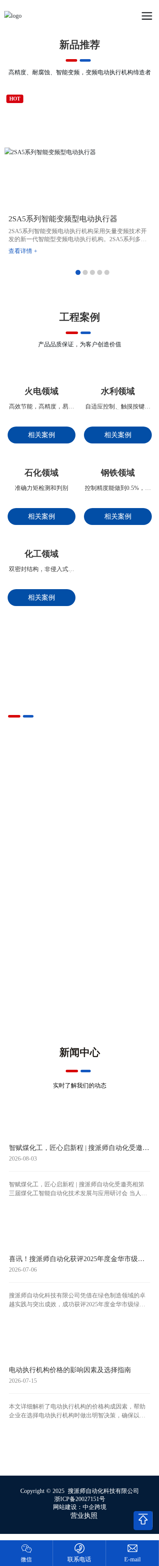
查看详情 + (22, 251)
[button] (78, 272)
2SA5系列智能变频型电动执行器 (62, 219)
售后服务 (43, 1052)
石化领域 (42, 533)
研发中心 (115, 999)
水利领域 (118, 422)
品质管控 (43, 947)
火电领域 (42, 422)
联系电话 (79, 1559)
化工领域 (42, 645)
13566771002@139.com (132, 1559)
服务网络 (43, 999)
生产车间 (115, 947)
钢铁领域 (118, 533)
